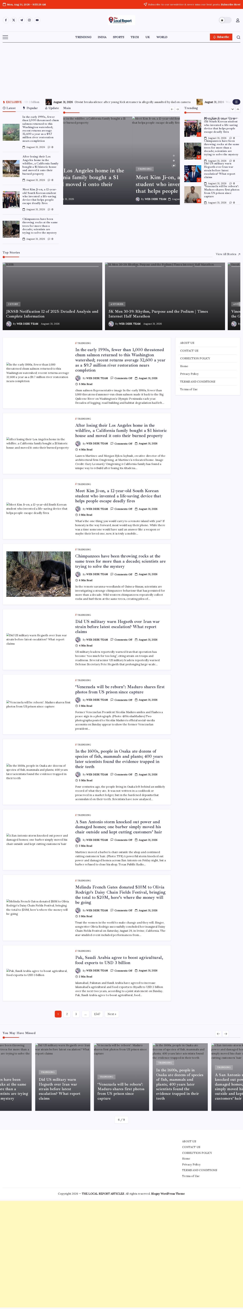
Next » (112, 1014)
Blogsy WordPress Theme (168, 1193)
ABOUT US (187, 343)
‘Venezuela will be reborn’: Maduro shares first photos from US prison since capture (221, 171)
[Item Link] (11, 132)
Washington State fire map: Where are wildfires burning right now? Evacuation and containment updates (112, 102)
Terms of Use (189, 389)
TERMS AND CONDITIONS (197, 381)
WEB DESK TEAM (86, 199)
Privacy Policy (189, 373)
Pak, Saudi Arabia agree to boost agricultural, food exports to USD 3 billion (119, 960)
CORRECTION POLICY (195, 358)
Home (184, 366)
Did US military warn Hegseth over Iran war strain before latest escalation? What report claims (219, 149)
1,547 (97, 1014)
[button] (225, 20)
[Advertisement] (121, 69)
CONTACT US (189, 350)
